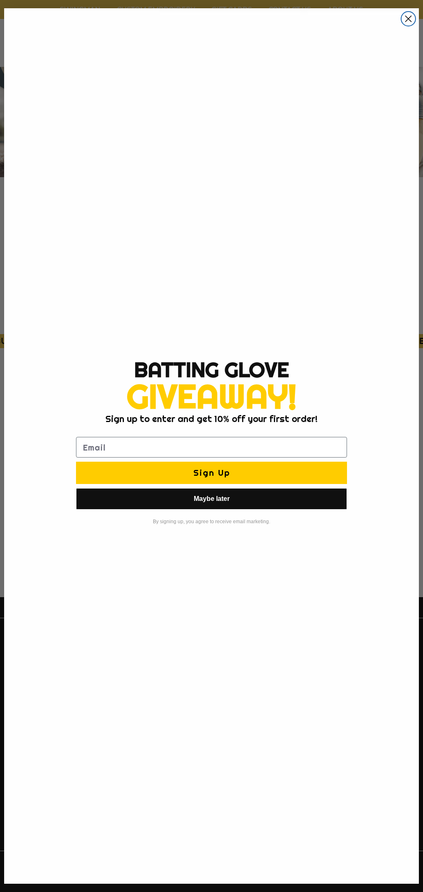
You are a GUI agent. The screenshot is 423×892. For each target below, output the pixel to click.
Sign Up (211, 472)
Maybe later (212, 498)
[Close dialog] (408, 19)
